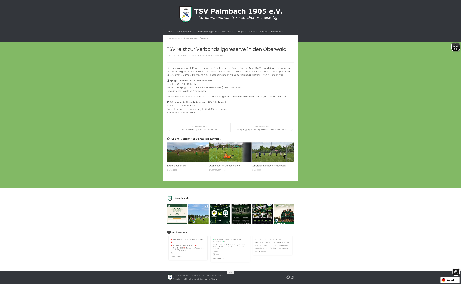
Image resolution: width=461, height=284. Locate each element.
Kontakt (264, 31)
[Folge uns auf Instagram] (292, 277)
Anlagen (240, 31)
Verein (252, 31)
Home (169, 31)
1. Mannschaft (174, 38)
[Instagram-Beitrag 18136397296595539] (220, 214)
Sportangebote (184, 31)
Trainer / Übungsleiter (207, 31)
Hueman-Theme (210, 279)
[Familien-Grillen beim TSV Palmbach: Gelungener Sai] (198, 214)
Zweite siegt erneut (176, 165)
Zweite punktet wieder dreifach (225, 165)
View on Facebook (176, 257)
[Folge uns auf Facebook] (288, 277)
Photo (175, 253)
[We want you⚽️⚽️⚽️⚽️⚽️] (241, 214)
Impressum (276, 31)
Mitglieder (226, 31)
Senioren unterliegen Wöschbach (269, 165)
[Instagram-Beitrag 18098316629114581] (177, 214)
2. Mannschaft (191, 38)
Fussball (205, 38)
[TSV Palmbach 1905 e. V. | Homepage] (230, 14)
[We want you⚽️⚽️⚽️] (284, 214)
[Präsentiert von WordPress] (186, 279)
